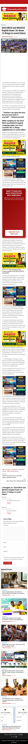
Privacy (15, 734)
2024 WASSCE (14, 469)
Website (5, 551)
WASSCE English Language (12, 471)
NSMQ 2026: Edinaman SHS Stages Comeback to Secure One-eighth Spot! (14, 606)
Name (5, 542)
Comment (6, 525)
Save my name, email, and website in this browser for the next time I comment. (14, 558)
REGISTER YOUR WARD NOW (14, 233)
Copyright (20, 734)
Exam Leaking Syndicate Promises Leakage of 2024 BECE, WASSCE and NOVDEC (13, 271)
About (6, 734)
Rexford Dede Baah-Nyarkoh (7, 36)
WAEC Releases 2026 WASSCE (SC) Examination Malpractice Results (14, 715)
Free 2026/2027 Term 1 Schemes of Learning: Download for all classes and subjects (14, 687)
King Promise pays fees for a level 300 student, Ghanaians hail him (12, 475)
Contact (10, 734)
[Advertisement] (14, 68)
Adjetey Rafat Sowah (6, 595)
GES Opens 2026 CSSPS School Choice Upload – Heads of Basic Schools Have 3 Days (14, 659)
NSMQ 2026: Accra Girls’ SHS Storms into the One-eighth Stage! (14, 633)
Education (4, 590)
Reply (9, 503)
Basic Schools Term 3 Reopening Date (16, 480)
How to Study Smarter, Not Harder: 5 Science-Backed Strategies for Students (14, 580)
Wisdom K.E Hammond (6, 621)
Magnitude (23, 740)
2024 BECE (7, 469)
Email (5, 547)
